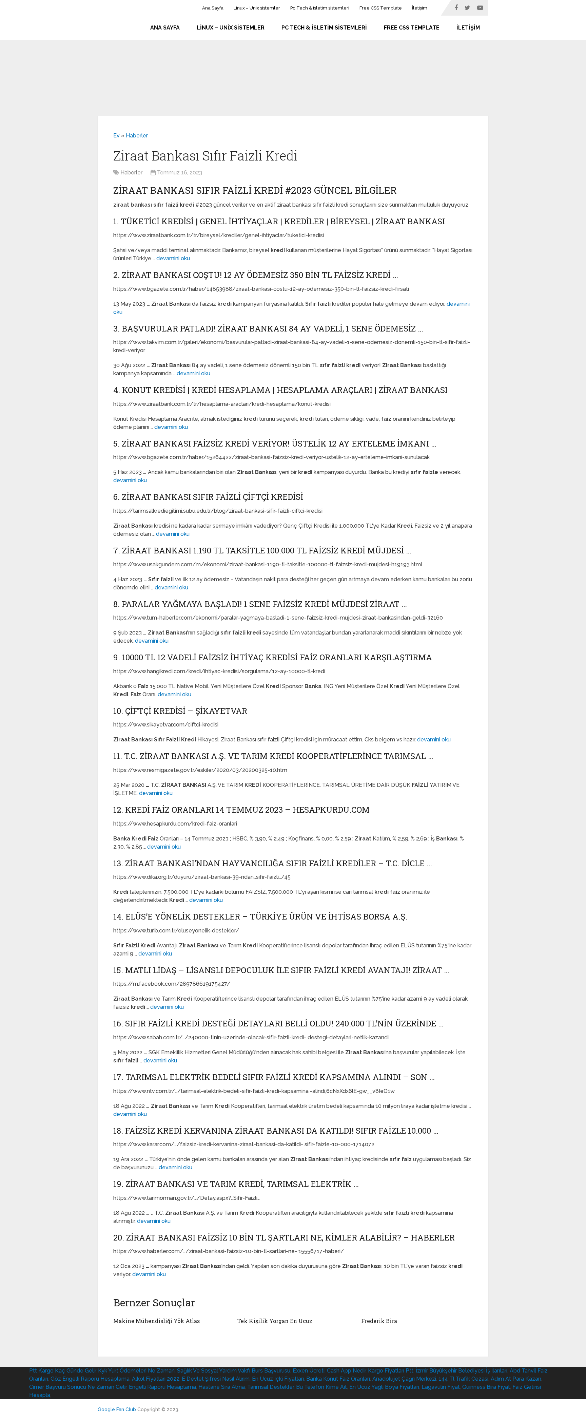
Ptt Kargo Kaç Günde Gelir (62, 1370)
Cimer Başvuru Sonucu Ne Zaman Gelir (77, 1387)
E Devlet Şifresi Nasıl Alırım (216, 1379)
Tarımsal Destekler (270, 1387)
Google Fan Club (117, 1409)
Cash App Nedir (346, 1370)
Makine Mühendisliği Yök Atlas (156, 1320)
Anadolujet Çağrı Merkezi (404, 1379)
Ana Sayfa (212, 8)
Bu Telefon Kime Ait (321, 1387)
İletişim (419, 8)
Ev (116, 135)
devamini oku (173, 258)
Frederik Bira (379, 1320)
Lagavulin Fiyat (441, 1387)
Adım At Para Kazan (516, 1379)
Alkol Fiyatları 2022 (155, 1379)
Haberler (137, 135)
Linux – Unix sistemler (257, 8)
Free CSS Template (380, 8)
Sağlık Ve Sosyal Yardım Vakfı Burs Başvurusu (233, 1370)
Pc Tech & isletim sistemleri (319, 8)
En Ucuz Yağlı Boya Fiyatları (384, 1387)
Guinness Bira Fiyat (486, 1387)
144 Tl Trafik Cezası (463, 1379)
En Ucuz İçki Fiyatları (278, 1379)
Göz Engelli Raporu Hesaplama (90, 1379)
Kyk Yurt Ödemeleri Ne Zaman (136, 1370)
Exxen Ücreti (309, 1370)
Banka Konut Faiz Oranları (338, 1379)
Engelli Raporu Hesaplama (162, 1387)
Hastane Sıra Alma (221, 1387)
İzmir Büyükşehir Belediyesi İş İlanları (461, 1370)
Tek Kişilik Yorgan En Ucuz (274, 1320)
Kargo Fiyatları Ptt (390, 1370)
